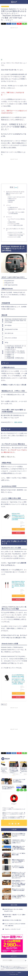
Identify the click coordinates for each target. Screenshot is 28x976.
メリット (8, 205)
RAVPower (4, 704)
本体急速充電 (12, 200)
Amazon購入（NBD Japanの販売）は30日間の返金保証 (17, 213)
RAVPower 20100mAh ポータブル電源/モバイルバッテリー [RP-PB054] (15, 193)
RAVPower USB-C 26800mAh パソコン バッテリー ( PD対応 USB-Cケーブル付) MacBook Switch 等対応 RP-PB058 (18, 516)
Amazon (18, 529)
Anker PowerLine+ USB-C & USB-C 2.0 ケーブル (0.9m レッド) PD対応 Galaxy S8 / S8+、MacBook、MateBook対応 (18, 584)
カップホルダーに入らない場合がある (17, 219)
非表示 (16, 187)
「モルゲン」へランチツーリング (12, 929)
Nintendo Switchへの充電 (14, 237)
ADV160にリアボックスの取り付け (12, 920)
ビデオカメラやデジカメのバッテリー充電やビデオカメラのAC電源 (17, 234)
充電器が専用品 (12, 222)
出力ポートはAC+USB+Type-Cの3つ (17, 197)
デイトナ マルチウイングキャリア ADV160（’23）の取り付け (14, 924)
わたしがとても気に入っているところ (15, 229)
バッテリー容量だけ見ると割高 (16, 225)
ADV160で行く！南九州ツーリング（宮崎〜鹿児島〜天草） (15, 915)
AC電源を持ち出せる (13, 207)
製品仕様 (11, 202)
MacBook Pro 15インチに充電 (15, 232)
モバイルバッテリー (5, 6)
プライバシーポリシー (11, 972)
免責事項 (19, 972)
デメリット (9, 216)
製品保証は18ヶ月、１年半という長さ (17, 210)
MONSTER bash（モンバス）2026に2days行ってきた (13, 910)
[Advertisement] (14, 43)
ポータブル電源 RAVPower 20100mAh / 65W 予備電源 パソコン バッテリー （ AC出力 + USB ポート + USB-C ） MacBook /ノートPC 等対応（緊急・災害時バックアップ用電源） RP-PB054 (18, 679)
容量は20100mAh (13, 198)
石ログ (14, 2)
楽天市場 (18, 532)
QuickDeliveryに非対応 (14, 223)
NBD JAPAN (18, 422)
